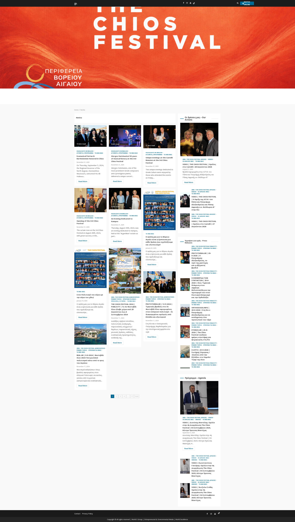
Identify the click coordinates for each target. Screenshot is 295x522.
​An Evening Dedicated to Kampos (125, 199)
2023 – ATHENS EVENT (161, 94)
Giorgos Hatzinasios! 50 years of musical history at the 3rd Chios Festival (125, 136)
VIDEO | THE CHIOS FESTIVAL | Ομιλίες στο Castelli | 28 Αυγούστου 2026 (199, 139)
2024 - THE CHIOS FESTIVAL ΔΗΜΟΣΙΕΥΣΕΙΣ (125, 297)
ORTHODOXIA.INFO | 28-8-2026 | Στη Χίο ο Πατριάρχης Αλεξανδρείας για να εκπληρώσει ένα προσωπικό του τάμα (185, 285)
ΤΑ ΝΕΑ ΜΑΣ (217, 94)
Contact (77, 513)
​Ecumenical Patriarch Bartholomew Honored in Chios (90, 136)
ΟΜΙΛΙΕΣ (198, 419)
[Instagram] (187, 3)
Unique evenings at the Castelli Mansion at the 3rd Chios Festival (159, 137)
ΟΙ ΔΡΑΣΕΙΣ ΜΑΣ (204, 94)
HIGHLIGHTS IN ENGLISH (83, 93)
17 (132, 396)
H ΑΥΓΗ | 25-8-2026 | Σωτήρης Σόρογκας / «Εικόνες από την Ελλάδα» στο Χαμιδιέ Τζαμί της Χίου (185, 326)
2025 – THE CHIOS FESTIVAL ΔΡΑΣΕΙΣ (195, 417)
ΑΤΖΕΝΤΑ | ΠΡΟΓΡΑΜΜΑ (182, 93)
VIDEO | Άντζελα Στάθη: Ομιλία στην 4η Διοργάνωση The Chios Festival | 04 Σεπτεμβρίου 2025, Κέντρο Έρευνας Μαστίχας (185, 490)
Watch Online (247, 3)
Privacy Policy (87, 513)
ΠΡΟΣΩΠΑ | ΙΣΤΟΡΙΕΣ (197, 94)
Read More (82, 181)
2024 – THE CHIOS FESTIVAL (126, 95)
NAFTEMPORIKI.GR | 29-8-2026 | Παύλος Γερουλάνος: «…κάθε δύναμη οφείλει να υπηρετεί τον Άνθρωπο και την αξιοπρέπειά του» (185, 349)
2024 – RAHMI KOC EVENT (148, 96)
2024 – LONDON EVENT (154, 94)
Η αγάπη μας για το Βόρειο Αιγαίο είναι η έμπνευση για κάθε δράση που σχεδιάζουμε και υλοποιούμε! (159, 209)
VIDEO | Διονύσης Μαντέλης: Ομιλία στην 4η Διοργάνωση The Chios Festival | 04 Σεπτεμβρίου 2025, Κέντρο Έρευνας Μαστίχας (199, 397)
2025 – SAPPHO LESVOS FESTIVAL (105, 95)
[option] (199, 260)
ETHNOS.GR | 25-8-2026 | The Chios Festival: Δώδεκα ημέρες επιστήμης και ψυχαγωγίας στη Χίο (185, 307)
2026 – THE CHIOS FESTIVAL (91, 95)
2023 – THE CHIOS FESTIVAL (134, 95)
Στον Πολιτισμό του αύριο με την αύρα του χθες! (90, 267)
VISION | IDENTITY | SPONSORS (224, 94)
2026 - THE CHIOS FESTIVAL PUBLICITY (204, 246)
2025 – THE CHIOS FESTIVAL (98, 95)
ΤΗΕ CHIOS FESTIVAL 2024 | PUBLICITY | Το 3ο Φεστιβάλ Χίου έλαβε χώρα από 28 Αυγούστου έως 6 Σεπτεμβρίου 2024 (125, 271)
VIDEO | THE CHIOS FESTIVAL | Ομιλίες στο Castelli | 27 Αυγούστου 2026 (185, 220)
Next (137, 396)
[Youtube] (190, 3)
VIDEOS (210, 159)
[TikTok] (194, 3)
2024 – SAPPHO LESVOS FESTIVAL (119, 95)
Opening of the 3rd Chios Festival (90, 200)
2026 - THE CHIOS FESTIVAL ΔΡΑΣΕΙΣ (195, 159)
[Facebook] (183, 3)
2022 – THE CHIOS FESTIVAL (141, 95)
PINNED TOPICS (168, 93)
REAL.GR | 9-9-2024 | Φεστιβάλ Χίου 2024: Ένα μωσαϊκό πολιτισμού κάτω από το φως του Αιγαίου (90, 334)
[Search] (237, 3)
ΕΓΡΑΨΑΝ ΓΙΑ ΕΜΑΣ (175, 93)
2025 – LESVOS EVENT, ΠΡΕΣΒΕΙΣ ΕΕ (112, 96)
